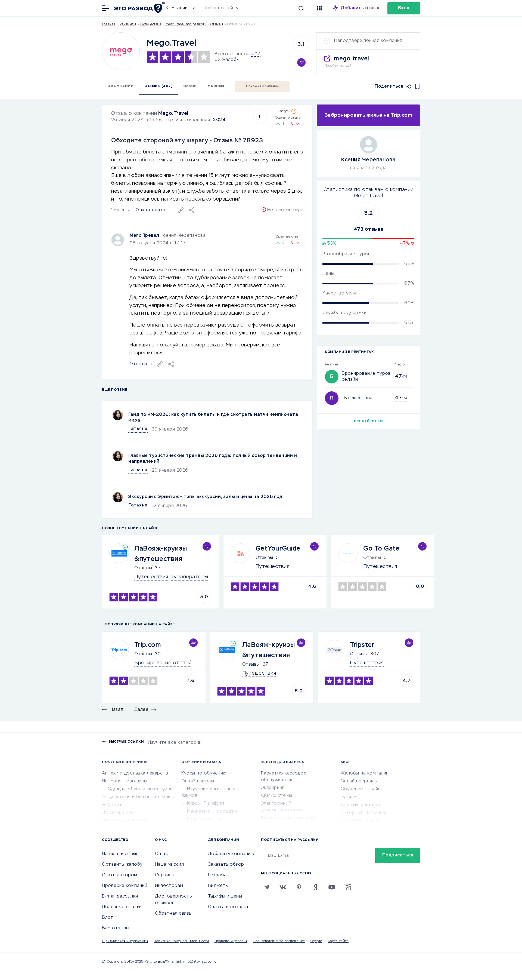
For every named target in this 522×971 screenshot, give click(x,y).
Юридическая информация (125, 941)
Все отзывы (115, 928)
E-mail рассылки (120, 896)
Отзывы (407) (158, 86)
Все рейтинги (368, 421)
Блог (107, 917)
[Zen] (315, 887)
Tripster (362, 645)
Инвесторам (169, 886)
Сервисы (165, 875)
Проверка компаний (124, 886)
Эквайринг (272, 788)
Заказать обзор (226, 864)
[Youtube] (331, 887)
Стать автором (119, 875)
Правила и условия (231, 941)
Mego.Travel (173, 113)
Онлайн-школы (197, 781)
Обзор (190, 86)
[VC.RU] (348, 887)
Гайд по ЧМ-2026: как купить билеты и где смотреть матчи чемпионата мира (213, 418)
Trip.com (147, 645)
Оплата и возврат (228, 907)
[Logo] (121, 51)
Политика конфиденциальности (181, 941)
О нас (161, 854)
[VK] (282, 887)
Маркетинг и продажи (212, 811)
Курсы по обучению (204, 773)
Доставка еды (118, 813)
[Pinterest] (299, 887)
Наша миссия (169, 864)
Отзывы (143, 568)
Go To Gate (381, 548)
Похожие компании (262, 86)
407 (255, 54)
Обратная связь (173, 913)
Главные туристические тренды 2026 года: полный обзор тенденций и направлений (212, 459)
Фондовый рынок (360, 821)
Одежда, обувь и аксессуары (140, 789)
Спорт (115, 805)
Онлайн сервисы (359, 781)
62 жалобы (227, 60)
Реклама (217, 875)
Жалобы (215, 86)
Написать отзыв (120, 854)
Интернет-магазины (124, 781)
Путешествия (150, 24)
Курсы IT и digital (206, 803)
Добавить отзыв (360, 8)
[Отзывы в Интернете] (138, 8)
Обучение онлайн (361, 789)
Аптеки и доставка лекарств (135, 773)
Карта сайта (338, 941)
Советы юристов (360, 805)
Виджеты (218, 886)
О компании (120, 86)
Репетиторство (205, 819)
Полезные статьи (122, 907)
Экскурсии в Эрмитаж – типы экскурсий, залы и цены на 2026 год (205, 497)
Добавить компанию (231, 854)
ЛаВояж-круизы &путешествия (160, 553)
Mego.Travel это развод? (186, 24)
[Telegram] (266, 887)
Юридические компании (288, 818)
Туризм (349, 797)
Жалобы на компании (365, 773)
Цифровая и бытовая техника (142, 797)
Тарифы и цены (225, 896)
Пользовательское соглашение (279, 941)
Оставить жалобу (122, 864)
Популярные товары (125, 821)
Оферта (316, 941)
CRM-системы (276, 796)
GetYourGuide (278, 548)
